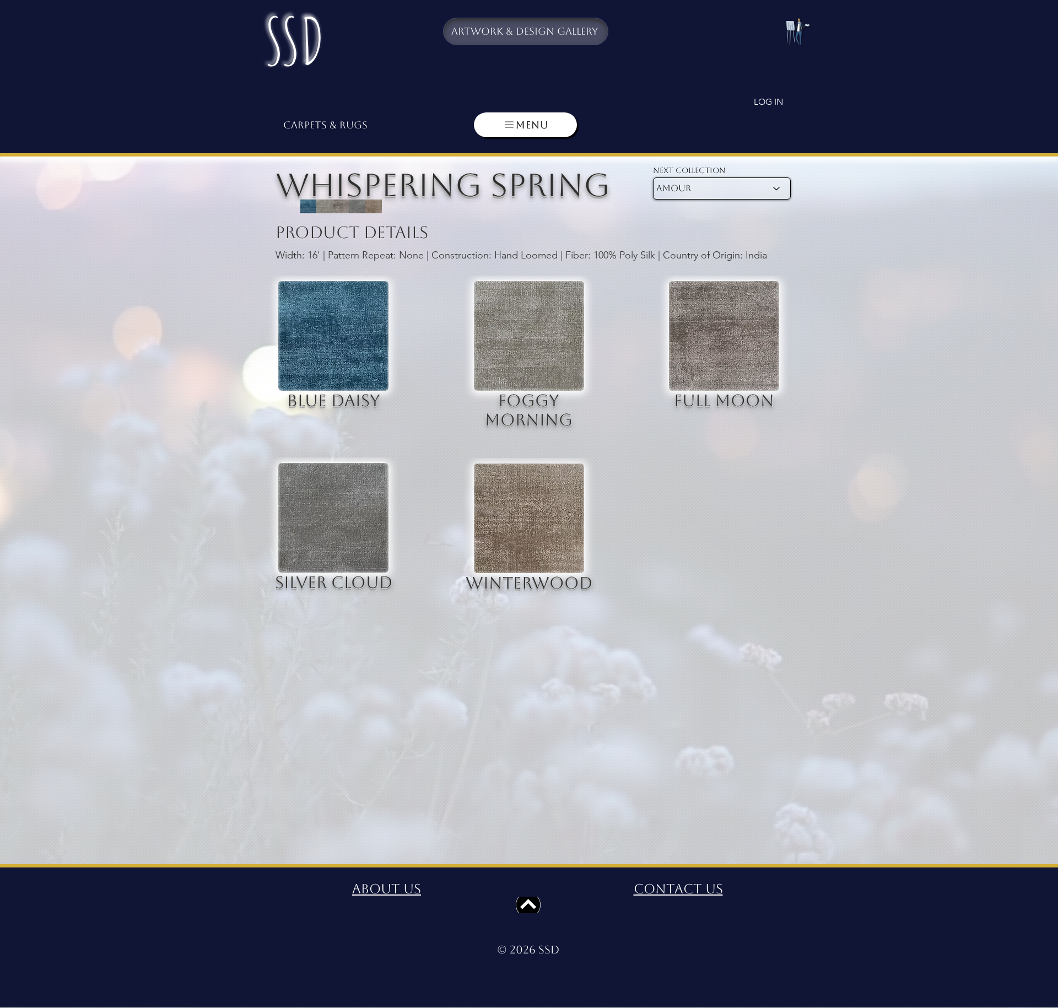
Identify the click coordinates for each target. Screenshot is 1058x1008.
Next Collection (689, 170)
